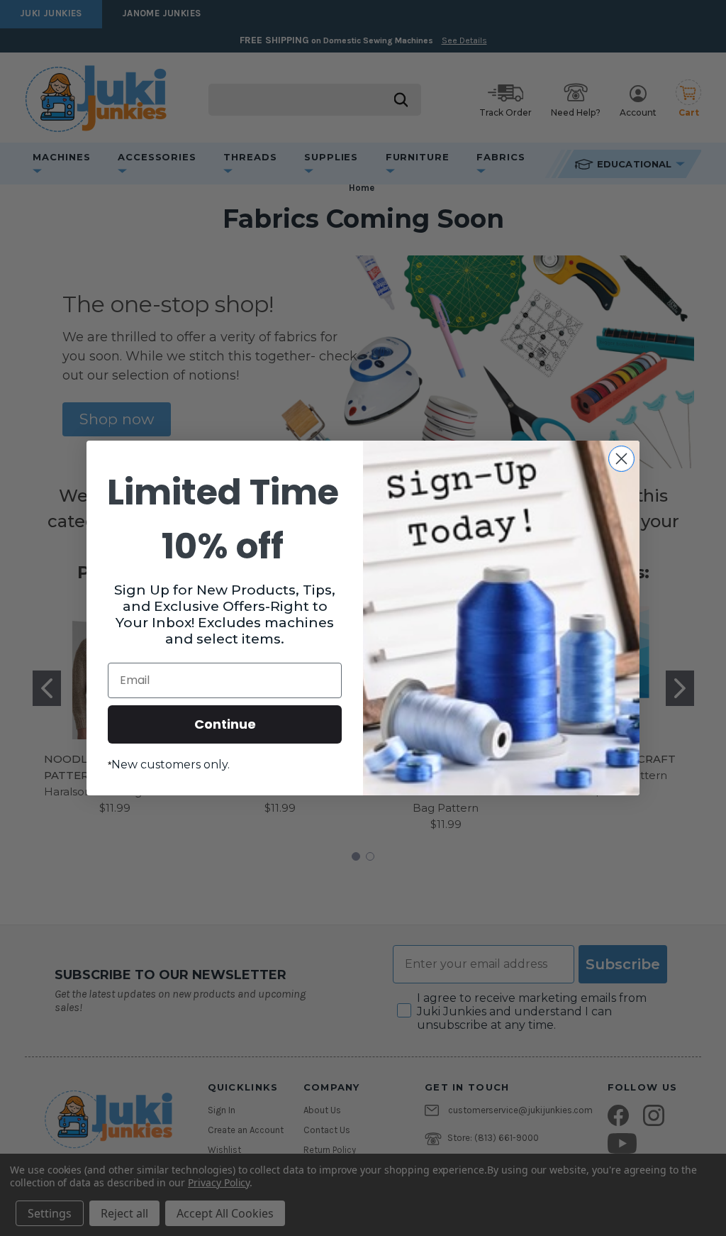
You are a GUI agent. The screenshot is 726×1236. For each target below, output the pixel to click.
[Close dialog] (621, 458)
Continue (225, 724)
